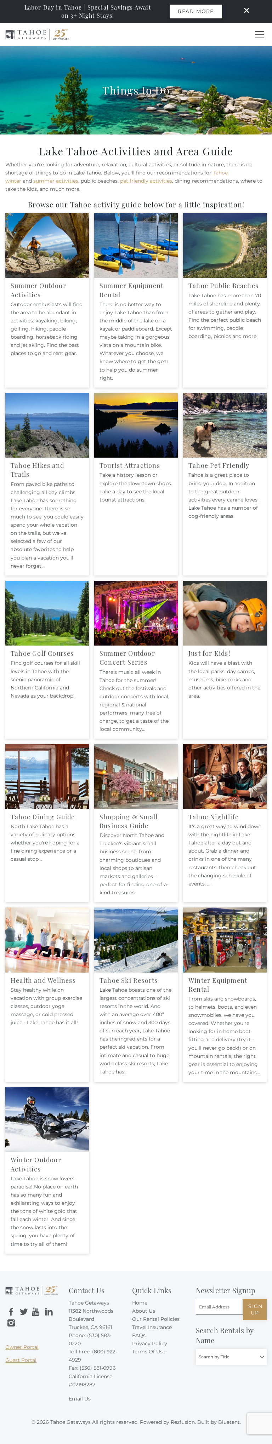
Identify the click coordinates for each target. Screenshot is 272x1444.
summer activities (55, 181)
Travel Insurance (152, 1327)
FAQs (139, 1335)
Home (139, 1303)
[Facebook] (11, 1312)
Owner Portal (22, 1347)
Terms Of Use (148, 1351)
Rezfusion (183, 1422)
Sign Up (255, 1309)
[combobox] (231, 1357)
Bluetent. (229, 1422)
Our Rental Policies (156, 1319)
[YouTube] (36, 1312)
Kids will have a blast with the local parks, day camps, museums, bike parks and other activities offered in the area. (224, 679)
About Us (143, 1311)
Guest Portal (20, 1360)
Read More (196, 11)
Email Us (80, 1399)
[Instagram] (11, 1323)
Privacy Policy (149, 1343)
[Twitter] (23, 1312)
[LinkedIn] (49, 1312)
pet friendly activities (146, 181)
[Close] (244, 11)
